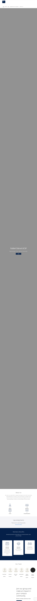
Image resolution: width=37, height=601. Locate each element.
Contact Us (21, 6)
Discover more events (18, 524)
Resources (16, 6)
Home (3, 6)
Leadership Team (12, 6)
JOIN (18, 253)
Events (6, 6)
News (8, 6)
